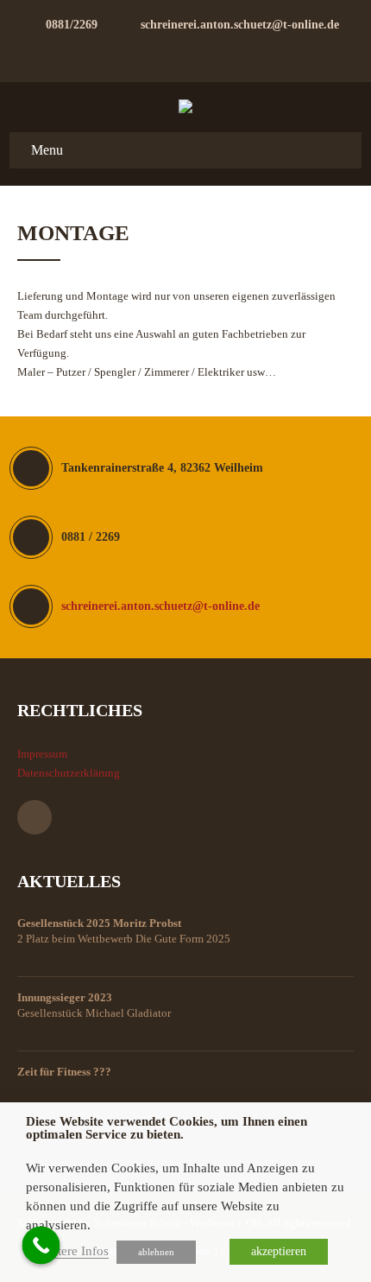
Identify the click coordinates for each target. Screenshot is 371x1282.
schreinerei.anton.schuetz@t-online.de (240, 24)
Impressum (42, 753)
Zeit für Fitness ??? (64, 1071)
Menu (47, 150)
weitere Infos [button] (74, 1251)
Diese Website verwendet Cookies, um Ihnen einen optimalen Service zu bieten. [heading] (166, 1128)
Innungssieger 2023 (64, 997)
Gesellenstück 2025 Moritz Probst (99, 923)
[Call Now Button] (41, 1246)
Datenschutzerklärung (68, 772)
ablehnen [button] (156, 1252)
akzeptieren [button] (278, 1251)
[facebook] (185, 54)
